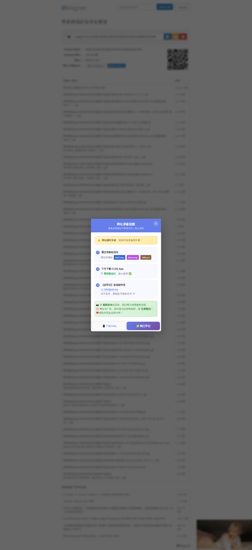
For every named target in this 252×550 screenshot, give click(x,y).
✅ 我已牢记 (143, 325)
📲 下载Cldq (109, 325)
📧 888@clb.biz (109, 289)
